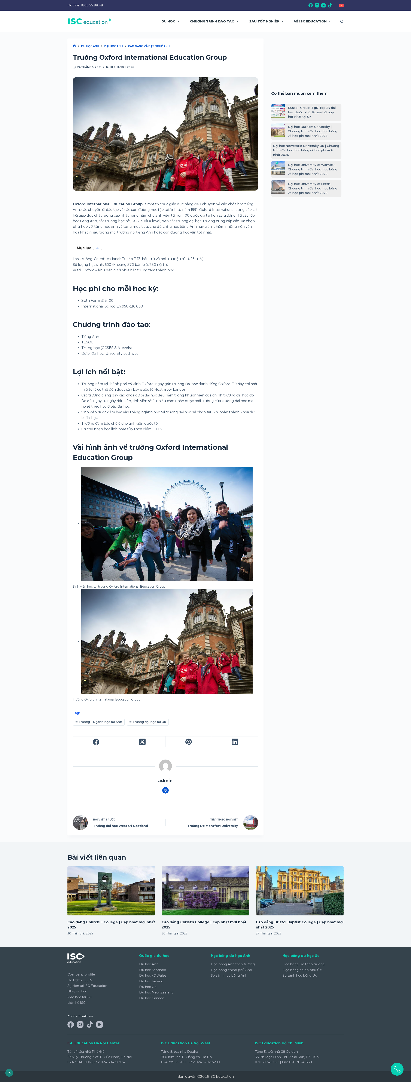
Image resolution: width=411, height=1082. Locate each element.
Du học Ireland (151, 981)
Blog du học (77, 991)
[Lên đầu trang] (9, 1073)
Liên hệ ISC (76, 1003)
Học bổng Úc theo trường (304, 964)
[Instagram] (317, 5)
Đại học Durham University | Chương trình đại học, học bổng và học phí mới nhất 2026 (312, 131)
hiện (97, 248)
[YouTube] (323, 5)
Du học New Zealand (156, 992)
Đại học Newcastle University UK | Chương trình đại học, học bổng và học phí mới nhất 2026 (306, 150)
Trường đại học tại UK (147, 722)
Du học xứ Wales (152, 975)
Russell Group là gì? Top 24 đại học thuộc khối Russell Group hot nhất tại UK (312, 112)
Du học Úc (147, 987)
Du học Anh (148, 964)
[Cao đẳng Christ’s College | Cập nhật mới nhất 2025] (205, 891)
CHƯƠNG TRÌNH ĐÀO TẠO (212, 21)
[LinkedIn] (235, 741)
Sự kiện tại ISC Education (87, 986)
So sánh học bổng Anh (229, 975)
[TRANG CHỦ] (74, 46)
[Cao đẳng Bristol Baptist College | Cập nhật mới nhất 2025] (300, 891)
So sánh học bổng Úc (300, 975)
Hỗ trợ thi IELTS (79, 980)
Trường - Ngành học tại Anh (98, 722)
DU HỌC (168, 21)
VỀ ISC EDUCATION (310, 21)
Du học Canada (151, 998)
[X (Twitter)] (142, 741)
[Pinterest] (188, 741)
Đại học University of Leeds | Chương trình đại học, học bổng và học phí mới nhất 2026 (312, 188)
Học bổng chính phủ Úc (302, 970)
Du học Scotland (152, 970)
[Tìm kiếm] (342, 21)
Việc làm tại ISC (79, 997)
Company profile (81, 974)
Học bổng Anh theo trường (233, 964)
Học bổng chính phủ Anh (231, 970)
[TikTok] (330, 5)
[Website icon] (165, 790)
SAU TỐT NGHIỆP (264, 21)
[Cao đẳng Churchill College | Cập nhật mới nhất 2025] (111, 891)
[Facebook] (310, 5)
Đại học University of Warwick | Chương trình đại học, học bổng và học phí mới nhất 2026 (312, 169)
